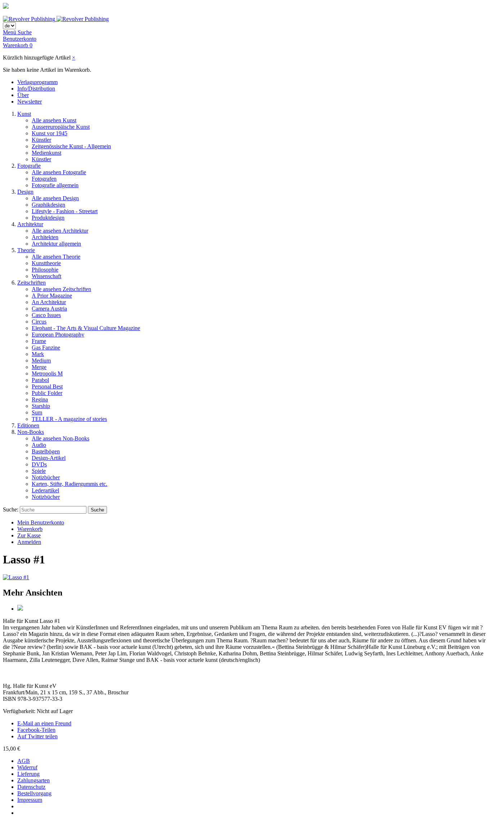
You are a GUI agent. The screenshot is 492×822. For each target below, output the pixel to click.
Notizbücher (46, 477)
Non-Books (30, 432)
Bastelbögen (46, 451)
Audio (39, 445)
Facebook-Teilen (36, 730)
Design (25, 192)
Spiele (39, 471)
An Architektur (49, 302)
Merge (39, 367)
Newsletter (29, 101)
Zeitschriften (31, 283)
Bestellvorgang (34, 793)
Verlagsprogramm (37, 82)
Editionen (28, 425)
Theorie (26, 250)
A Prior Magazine (52, 296)
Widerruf (27, 767)
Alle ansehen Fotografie (59, 172)
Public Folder (47, 393)
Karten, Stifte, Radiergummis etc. (69, 484)
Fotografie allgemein (55, 185)
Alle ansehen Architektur (60, 231)
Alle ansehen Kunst (54, 120)
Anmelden (29, 542)
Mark (38, 354)
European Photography (58, 334)
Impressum (29, 800)
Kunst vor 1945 (49, 133)
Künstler (41, 140)
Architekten (45, 237)
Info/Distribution (36, 88)
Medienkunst (46, 153)
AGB (23, 761)
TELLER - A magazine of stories (69, 419)
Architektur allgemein (56, 244)
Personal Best (47, 386)
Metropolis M (47, 373)
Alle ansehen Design (55, 198)
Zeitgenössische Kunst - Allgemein (71, 146)
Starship (41, 406)
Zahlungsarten (33, 780)
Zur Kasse (29, 535)
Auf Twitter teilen (37, 736)
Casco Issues (46, 315)
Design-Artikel (49, 458)
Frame (39, 341)
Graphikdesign (48, 205)
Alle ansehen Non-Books (60, 438)
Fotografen (44, 179)
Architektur (30, 224)
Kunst (24, 114)
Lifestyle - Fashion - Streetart (65, 211)
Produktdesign (48, 218)
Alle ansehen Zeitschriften (61, 289)
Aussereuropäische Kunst (61, 127)
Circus (39, 321)
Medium (41, 360)
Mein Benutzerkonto (40, 522)
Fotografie (29, 166)
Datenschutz (31, 787)
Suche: (10, 509)
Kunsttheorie (46, 263)
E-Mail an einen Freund (44, 723)
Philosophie (45, 270)
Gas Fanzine (46, 347)
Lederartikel (45, 490)
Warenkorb (30, 529)
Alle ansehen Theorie (56, 257)
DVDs (39, 464)
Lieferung (28, 774)
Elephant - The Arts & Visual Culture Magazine (86, 328)
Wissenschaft (46, 276)
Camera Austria (49, 308)
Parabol (40, 380)
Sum (37, 412)
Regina (40, 399)
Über (23, 95)
